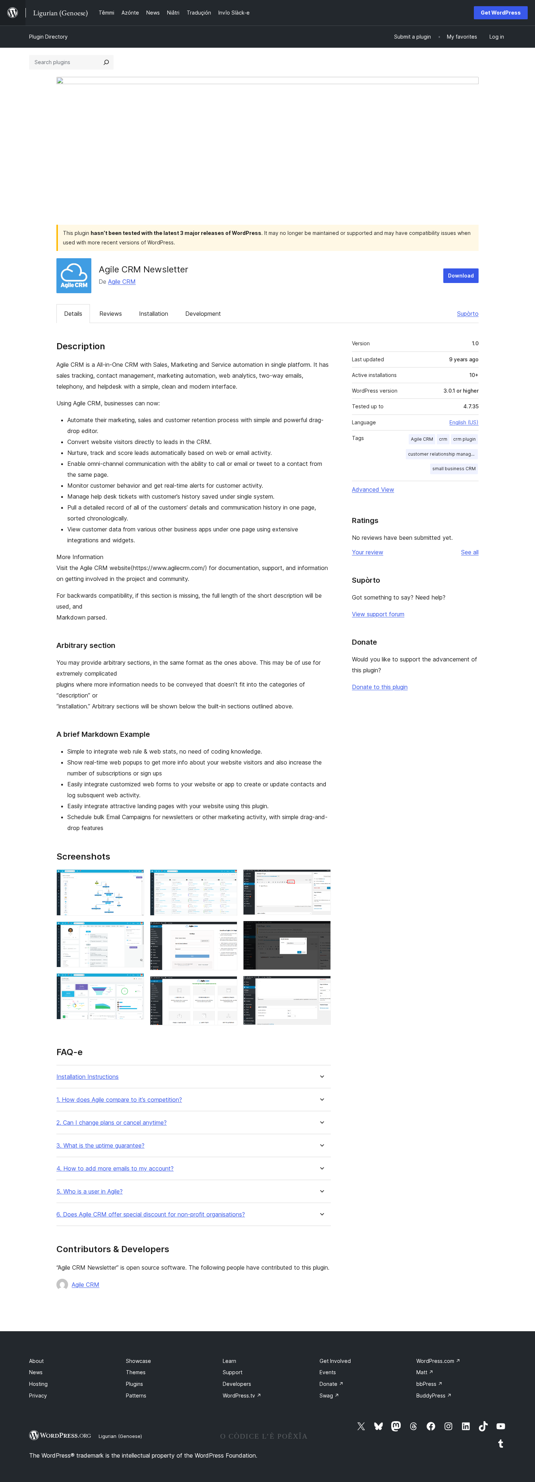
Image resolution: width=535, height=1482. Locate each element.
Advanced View (373, 489)
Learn (229, 1361)
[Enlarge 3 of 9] (134, 983)
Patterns (136, 1395)
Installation (153, 313)
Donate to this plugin (380, 687)
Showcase (138, 1361)
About (36, 1361)
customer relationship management (443, 454)
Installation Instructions (87, 1076)
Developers (237, 1384)
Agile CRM (122, 281)
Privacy (38, 1395)
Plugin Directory (48, 37)
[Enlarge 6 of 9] (227, 986)
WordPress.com (438, 1361)
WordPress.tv (242, 1395)
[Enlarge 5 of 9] (227, 931)
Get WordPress (501, 12)
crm (443, 439)
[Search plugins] (106, 62)
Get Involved (335, 1361)
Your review (367, 552)
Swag (329, 1395)
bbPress (429, 1384)
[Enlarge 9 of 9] (321, 985)
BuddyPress (434, 1395)
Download (461, 275)
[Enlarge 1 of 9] (134, 879)
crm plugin (464, 439)
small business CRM (454, 468)
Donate (332, 1384)
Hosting (38, 1384)
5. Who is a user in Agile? (89, 1191)
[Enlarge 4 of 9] (227, 879)
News (36, 1372)
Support (232, 1372)
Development (203, 313)
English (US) (464, 422)
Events (328, 1372)
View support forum (378, 614)
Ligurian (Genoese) (120, 1436)
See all (470, 552)
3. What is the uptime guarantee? (100, 1145)
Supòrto (468, 313)
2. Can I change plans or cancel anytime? (111, 1122)
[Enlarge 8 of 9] (321, 930)
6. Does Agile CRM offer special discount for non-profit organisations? (150, 1214)
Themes (136, 1372)
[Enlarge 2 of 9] (134, 931)
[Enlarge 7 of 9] (321, 879)
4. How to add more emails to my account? (115, 1168)
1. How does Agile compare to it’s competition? (119, 1099)
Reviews (110, 313)
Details (73, 313)
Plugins (134, 1384)
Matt (424, 1372)
